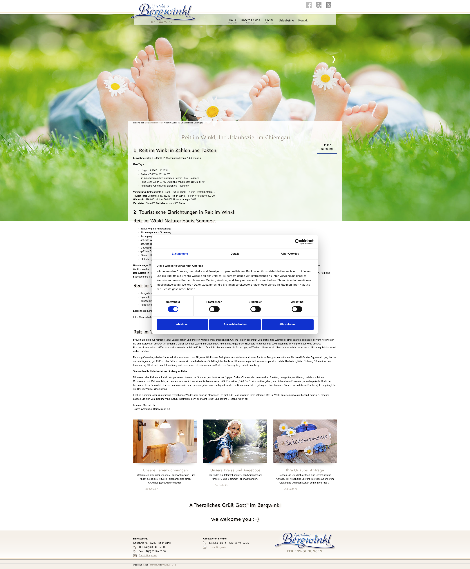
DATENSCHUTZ (168, 565)
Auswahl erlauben (235, 324)
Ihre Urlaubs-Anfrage (305, 470)
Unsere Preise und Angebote (235, 470)
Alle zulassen (287, 324)
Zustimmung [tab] (180, 253)
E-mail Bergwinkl (148, 555)
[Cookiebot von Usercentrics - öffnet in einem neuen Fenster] (297, 242)
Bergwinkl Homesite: (154, 123)
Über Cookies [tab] (290, 253)
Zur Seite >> (151, 489)
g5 (143, 565)
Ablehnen (182, 324)
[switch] (214, 309)
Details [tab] (235, 253)
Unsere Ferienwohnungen (165, 470)
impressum (155, 565)
